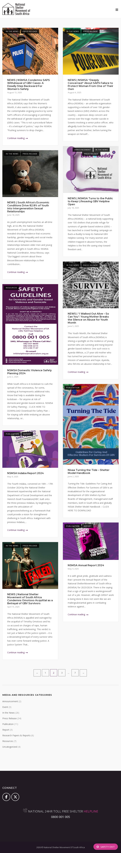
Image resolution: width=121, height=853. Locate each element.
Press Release (30, 31)
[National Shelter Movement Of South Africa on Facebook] (6, 797)
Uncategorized (9, 746)
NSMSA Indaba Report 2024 (25, 473)
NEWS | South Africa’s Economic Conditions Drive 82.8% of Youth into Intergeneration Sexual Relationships (28, 207)
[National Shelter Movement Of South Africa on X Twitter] (15, 797)
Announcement (83, 149)
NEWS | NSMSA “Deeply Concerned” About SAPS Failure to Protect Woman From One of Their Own (90, 85)
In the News (12, 31)
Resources (11, 287)
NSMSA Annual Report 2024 (86, 565)
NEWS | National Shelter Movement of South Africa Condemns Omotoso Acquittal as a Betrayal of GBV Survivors (30, 599)
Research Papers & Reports (16, 735)
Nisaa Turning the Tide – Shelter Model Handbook (88, 472)
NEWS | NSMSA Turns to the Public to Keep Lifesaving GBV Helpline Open (90, 201)
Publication (72, 387)
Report (27, 434)
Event (5, 706)
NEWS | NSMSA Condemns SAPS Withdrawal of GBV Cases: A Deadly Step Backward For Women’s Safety (28, 85)
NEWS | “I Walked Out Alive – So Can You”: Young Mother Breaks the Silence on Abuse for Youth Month (88, 318)
